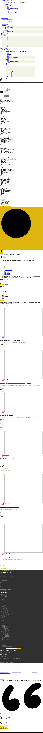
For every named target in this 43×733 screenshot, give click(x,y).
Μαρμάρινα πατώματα (6, 178)
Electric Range (4, 113)
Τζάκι (3, 200)
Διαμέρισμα (6, 634)
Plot (5, 605)
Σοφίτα (3, 644)
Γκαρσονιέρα (7, 633)
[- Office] (10, 90)
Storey (3, 615)
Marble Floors (4, 127)
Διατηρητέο (4, 626)
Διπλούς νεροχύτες (5, 151)
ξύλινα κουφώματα (5, 183)
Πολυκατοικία (5, 641)
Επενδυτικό (4, 161)
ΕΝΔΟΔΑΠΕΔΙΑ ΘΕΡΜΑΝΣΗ (7, 152)
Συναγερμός (4, 196)
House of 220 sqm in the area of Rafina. (9, 507)
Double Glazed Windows (6, 111)
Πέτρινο (4, 640)
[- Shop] (10, 91)
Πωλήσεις (4, 25)
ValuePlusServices (9, 662)
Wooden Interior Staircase (7, 141)
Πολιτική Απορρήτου (6, 652)
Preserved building (6, 610)
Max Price (2, 97)
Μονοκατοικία (7, 636)
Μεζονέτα (6, 635)
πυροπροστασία (5, 195)
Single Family (7, 614)
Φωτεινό (3, 204)
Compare (2, 679)
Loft (3, 606)
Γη (2, 621)
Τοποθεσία (2, 87)
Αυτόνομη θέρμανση (6, 144)
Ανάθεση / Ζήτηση (9, 14)
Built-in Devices (5, 107)
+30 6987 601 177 (4, 18)
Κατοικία (4, 631)
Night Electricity (5, 129)
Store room (6, 598)
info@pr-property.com (4, 584)
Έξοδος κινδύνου (5, 160)
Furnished (3, 119)
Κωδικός (2, 723)
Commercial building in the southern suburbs (11, 557)
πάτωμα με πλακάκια (6, 190)
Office (5, 596)
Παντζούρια (4, 187)
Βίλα (5, 632)
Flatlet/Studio (5, 600)
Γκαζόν (3, 147)
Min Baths (2, 94)
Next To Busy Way (5, 128)
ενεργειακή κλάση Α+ (6, 154)
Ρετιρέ (3, 643)
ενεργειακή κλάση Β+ (6, 155)
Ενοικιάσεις (8, 10)
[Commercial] (10, 89)
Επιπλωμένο (4, 162)
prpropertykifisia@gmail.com (5, 589)
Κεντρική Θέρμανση (5, 171)
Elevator (3, 114)
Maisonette (4, 607)
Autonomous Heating (6, 106)
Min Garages (2, 102)
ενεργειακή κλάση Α (6, 153)
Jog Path (3, 122)
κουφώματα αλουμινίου (6, 177)
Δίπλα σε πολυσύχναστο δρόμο (8, 149)
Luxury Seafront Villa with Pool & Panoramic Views (12, 340)
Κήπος (3, 173)
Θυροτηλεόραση (5, 167)
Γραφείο (6, 629)
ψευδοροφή (4, 205)
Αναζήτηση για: (3, 648)
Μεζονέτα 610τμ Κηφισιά (6, 415)
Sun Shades (4, 136)
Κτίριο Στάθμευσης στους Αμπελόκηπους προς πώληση (14, 458)
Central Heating (5, 110)
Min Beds (2, 93)
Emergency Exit (5, 116)
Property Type (3, 91)
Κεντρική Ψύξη (4, 172)
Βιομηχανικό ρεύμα (5, 146)
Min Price (2, 95)
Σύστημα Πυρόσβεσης (6, 198)
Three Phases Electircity (6, 138)
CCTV (3, 108)
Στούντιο (4, 645)
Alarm (3, 105)
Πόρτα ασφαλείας (5, 194)
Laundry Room (4, 123)
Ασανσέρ (3, 143)
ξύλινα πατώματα (5, 184)
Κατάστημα (6, 630)
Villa (3, 619)
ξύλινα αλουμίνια (5, 181)
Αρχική (3, 23)
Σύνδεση (1, 726)
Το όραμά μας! (5, 24)
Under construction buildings (7, 618)
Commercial (4, 595)
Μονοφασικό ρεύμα (5, 179)
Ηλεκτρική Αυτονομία (6, 164)
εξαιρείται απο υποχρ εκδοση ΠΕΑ (8, 159)
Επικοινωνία (8, 16)
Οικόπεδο (6, 624)
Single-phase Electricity (6, 132)
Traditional (4, 617)
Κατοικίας (10, 7)
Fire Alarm (3, 117)
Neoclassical (4, 608)
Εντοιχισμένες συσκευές (7, 158)
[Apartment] (10, 88)
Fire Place (3, 118)
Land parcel (6, 604)
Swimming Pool (5, 137)
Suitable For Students (6, 134)
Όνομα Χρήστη (3, 722)
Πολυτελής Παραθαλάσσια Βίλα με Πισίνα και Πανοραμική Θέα (15, 383)
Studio (3, 616)
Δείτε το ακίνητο (5, 336)
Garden (3, 120)
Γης (9, 9)
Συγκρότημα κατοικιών (7, 646)
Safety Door (4, 131)
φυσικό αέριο (4, 202)
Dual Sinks (4, 112)
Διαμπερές (4, 148)
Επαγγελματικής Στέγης (13, 8)
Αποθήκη (3, 142)
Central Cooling (4, 109)
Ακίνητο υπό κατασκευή (7, 620)
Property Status (3, 92)
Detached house (5, 599)
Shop (5, 597)
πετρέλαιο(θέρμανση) (6, 191)
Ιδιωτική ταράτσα (5, 168)
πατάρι (3, 189)
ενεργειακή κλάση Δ (6, 157)
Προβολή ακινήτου (6, 503)
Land (3, 603)
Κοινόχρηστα (4, 175)
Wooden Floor (4, 140)
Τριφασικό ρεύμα (5, 201)
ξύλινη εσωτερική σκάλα (7, 185)
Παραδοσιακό (5, 639)
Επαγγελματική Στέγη (6, 627)
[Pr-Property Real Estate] (6, 19)
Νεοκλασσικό (5, 637)
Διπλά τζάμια (4, 150)
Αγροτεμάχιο (7, 623)
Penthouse (4, 609)
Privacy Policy (5, 656)
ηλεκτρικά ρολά (5, 163)
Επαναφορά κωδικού (3, 728)
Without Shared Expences (7, 139)
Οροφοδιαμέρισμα (6, 638)
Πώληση (4, 257)
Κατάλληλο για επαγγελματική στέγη (9, 169)
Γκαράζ (3, 625)
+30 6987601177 (3, 580)
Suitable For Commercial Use (7, 133)
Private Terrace (4, 130)
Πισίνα (3, 192)
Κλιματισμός (4, 174)
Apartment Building (8, 613)
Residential (4, 611)
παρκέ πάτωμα (5, 188)
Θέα (2, 165)
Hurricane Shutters (5, 121)
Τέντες (3, 199)
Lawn (3, 124)
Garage (3, 601)
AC (2, 103)
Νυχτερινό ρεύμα (5, 180)
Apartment (4, 594)
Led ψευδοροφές (5, 126)
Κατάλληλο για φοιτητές (7, 170)
